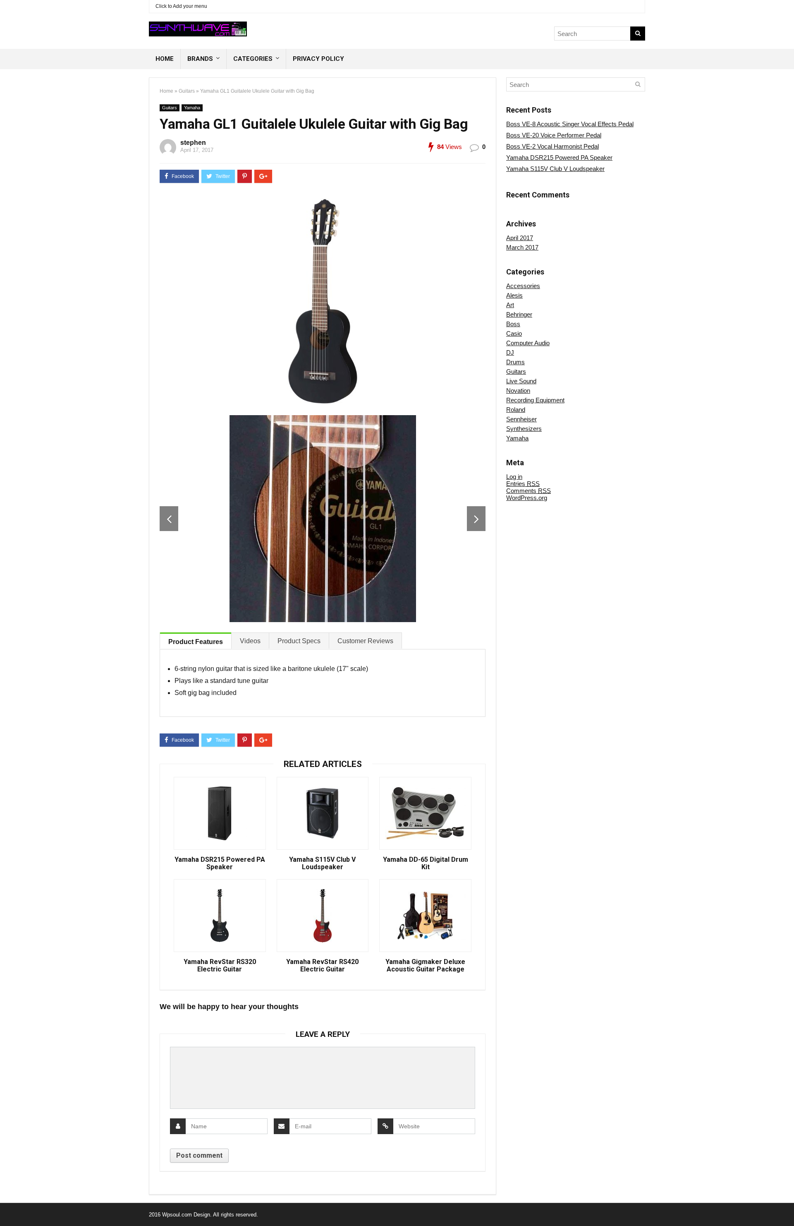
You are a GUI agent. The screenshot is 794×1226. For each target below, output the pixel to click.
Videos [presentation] (250, 640)
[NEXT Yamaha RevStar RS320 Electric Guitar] (785, 1205)
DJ (510, 352)
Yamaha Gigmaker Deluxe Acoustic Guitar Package (425, 965)
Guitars (187, 91)
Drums (515, 361)
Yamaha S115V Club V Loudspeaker (322, 863)
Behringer (519, 314)
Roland (515, 409)
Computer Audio (528, 342)
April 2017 (519, 237)
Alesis (514, 295)
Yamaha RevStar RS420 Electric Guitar (322, 965)
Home (164, 59)
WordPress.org (526, 497)
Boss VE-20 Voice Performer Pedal (553, 135)
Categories (253, 59)
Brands (200, 59)
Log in (514, 476)
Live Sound (521, 381)
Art (510, 304)
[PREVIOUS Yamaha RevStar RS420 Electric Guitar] (8, 1205)
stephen (193, 142)
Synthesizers (524, 428)
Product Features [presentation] (195, 641)
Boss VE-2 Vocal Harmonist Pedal (552, 146)
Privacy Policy (318, 59)
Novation (518, 390)
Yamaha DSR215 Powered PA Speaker (220, 863)
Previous (169, 518)
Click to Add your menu (181, 6)
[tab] (196, 640)
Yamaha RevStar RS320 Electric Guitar (220, 965)
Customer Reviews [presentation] (365, 640)
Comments (528, 490)
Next (476, 518)
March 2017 (522, 247)
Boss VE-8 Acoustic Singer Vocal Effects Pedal (570, 123)
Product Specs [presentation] (298, 640)
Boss (513, 323)
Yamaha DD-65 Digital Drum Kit (425, 863)
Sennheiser (521, 419)
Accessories (523, 285)
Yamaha (192, 107)
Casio (514, 333)
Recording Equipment (535, 400)
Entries (523, 483)
